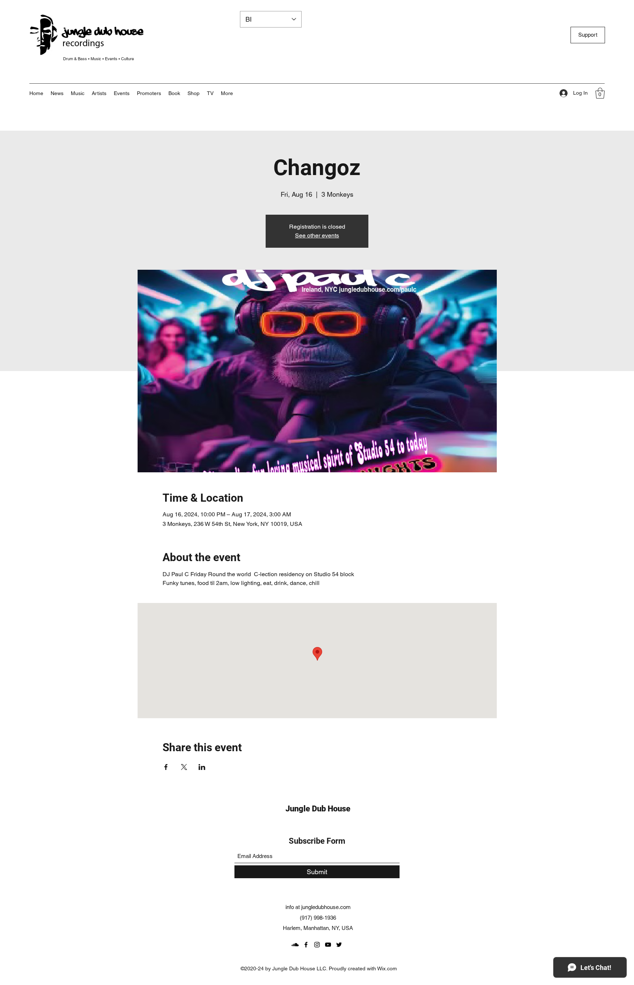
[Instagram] (317, 944)
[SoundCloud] (295, 944)
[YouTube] (328, 944)
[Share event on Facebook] (166, 767)
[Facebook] (306, 944)
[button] (227, 93)
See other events (317, 235)
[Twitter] (339, 944)
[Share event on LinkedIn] (201, 767)
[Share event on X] (184, 767)
